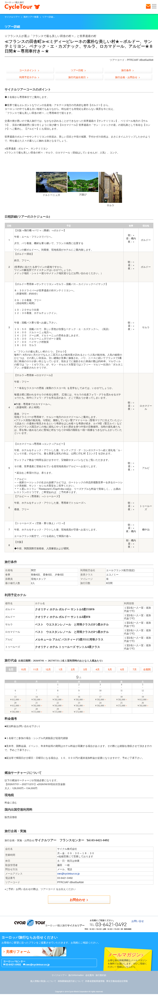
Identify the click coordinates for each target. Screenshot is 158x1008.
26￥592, (141, 704)
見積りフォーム (18, 952)
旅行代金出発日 (77, 77)
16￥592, (78, 698)
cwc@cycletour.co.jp (68, 873)
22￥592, (56, 704)
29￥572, (56, 710)
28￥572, (35, 710)
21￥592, (35, 704)
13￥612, (14, 698)
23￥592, (78, 704)
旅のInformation (76, 975)
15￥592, (56, 698)
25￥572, (120, 704)
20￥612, (14, 704)
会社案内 (89, 975)
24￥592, (99, 704)
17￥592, (99, 698)
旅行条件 (126, 70)
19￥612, (141, 698)
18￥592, (120, 698)
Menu (154, 6)
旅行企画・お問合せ (126, 77)
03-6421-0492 (13, 964)
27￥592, (14, 710)
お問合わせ (77, 899)
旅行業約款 (101, 975)
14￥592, (35, 698)
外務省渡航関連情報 (95, 981)
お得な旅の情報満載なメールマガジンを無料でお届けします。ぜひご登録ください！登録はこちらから (127, 959)
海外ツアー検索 (31, 16)
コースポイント (28, 70)
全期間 (147, 669)
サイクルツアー (12, 16)
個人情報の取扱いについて (43, 981)
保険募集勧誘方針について (71, 981)
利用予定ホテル (28, 77)
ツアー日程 (77, 70)
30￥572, (78, 710)
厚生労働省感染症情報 (117, 981)
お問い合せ (148, 6)
